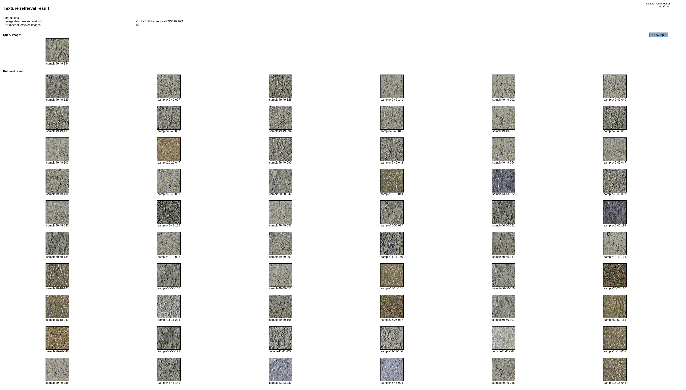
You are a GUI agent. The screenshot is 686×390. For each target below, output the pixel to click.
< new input (659, 34)
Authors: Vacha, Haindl (658, 3)
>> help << (664, 6)
